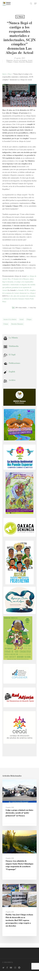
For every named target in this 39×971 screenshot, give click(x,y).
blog (9, 74)
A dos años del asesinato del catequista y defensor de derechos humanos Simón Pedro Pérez (18, 299)
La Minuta (20, 17)
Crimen (15, 62)
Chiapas (9, 62)
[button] (35, 3)
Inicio (4, 74)
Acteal (30, 60)
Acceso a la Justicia (20, 60)
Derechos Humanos (25, 62)
